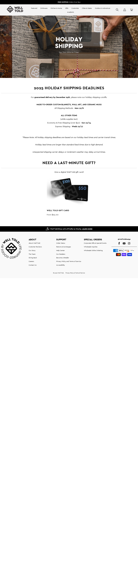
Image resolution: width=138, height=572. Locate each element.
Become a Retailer (62, 258)
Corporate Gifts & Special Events (95, 243)
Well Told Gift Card (69, 190)
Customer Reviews (35, 247)
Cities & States (87, 8)
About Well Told (34, 243)
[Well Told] (15, 10)
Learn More (87, 229)
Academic (70, 12)
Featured (34, 8)
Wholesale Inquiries (90, 247)
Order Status (60, 243)
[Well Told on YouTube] (124, 243)
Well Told (61, 273)
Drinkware (43, 8)
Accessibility (60, 265)
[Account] (124, 10)
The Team (32, 254)
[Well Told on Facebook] (119, 243)
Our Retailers (60, 254)
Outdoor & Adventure (102, 8)
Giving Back (33, 258)
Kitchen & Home (56, 8)
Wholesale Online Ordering (93, 250)
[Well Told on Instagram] (129, 243)
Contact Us (32, 265)
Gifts (66, 8)
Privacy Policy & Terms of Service (75, 273)
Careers (31, 261)
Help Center (60, 250)
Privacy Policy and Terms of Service (68, 261)
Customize (75, 8)
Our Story (32, 250)
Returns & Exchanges (63, 247)
